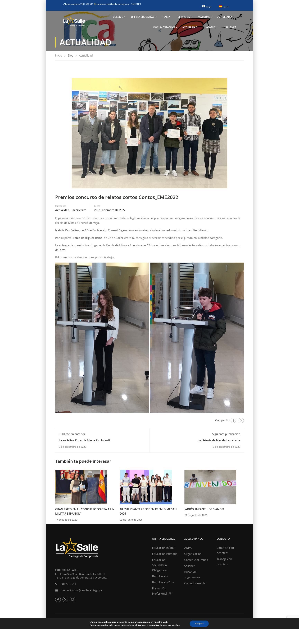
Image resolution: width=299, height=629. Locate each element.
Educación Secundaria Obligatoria (159, 565)
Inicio (58, 55)
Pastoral (203, 16)
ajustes (176, 625)
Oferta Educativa (142, 16)
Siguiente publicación (226, 434)
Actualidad (189, 27)
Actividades (225, 16)
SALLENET (136, 4)
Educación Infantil (163, 548)
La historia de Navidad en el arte (219, 440)
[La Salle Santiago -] (74, 22)
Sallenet (230, 27)
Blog (70, 55)
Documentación (164, 27)
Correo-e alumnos (196, 560)
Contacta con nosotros (225, 550)
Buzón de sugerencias (192, 574)
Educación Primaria (165, 554)
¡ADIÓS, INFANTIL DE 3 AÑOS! (204, 509)
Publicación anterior (72, 434)
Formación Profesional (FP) (162, 590)
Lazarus (210, 27)
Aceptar (199, 623)
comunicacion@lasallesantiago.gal (112, 4)
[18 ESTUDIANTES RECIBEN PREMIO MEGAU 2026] (146, 487)
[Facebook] (233, 420)
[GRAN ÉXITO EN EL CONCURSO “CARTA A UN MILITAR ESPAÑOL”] (81, 487)
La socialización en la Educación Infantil (84, 440)
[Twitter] (241, 420)
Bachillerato (78, 210)
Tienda (165, 16)
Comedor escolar (195, 583)
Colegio (118, 16)
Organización (193, 554)
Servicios (184, 16)
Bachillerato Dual (163, 582)
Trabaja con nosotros (224, 561)
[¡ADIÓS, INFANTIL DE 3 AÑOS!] (210, 487)
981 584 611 (68, 584)
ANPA (188, 548)
